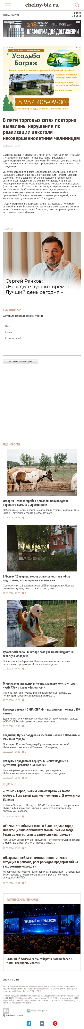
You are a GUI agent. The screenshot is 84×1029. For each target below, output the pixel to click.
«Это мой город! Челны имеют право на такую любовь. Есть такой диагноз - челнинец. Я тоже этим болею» (41, 795)
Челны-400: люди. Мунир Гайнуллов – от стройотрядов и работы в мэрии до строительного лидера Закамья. (41, 841)
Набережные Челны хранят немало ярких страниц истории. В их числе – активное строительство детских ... (41, 511)
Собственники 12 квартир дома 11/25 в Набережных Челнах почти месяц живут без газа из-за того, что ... (38, 587)
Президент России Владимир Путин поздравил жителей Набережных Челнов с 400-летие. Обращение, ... (36, 746)
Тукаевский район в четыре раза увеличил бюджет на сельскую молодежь (38, 654)
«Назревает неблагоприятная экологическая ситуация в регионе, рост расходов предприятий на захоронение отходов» (40, 862)
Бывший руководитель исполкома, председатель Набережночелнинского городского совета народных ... (36, 772)
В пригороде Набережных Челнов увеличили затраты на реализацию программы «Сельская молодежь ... (36, 663)
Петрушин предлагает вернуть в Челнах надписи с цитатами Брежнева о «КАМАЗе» (35, 763)
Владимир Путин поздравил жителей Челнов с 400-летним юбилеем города (41, 737)
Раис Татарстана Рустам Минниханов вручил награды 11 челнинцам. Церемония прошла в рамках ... (37, 694)
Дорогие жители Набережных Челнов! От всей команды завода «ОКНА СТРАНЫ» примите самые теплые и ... (40, 720)
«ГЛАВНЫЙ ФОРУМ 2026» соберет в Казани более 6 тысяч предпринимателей (39, 961)
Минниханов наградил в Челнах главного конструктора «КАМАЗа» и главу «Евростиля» (39, 685)
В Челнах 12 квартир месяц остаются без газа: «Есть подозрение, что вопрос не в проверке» (37, 578)
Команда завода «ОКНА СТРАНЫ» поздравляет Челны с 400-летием (42, 711)
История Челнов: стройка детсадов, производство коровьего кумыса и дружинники (36, 503)
